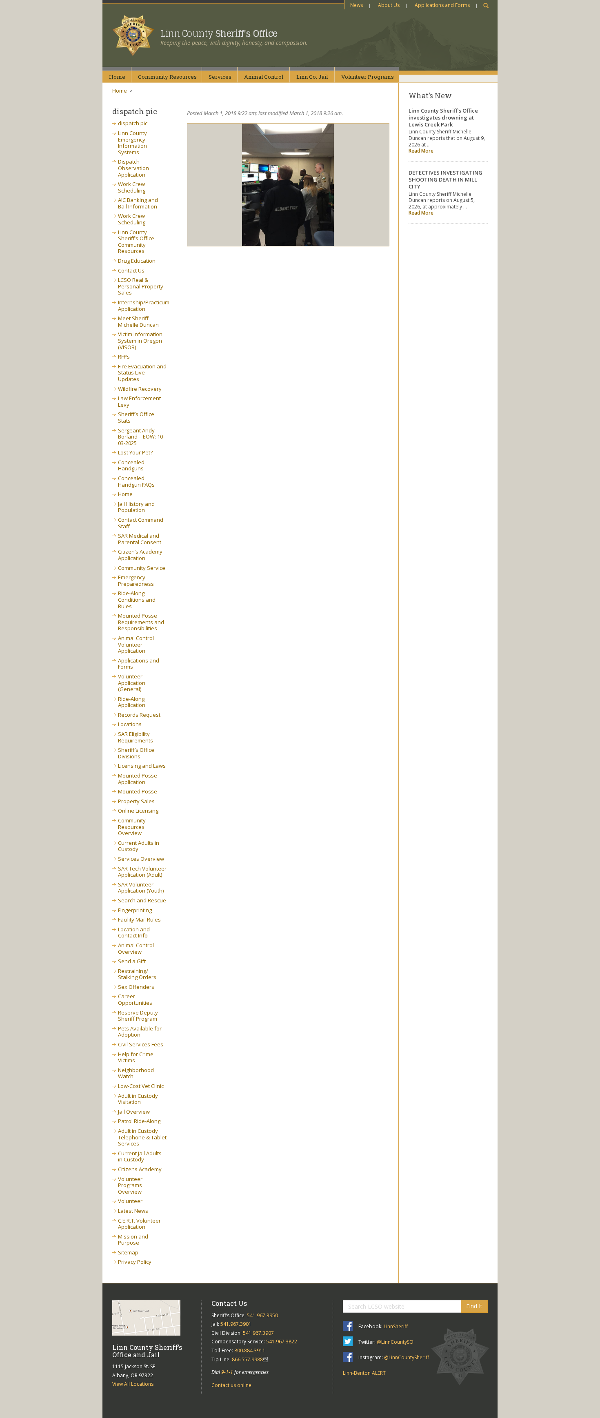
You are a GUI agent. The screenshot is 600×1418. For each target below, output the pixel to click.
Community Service (141, 568)
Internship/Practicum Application (143, 305)
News (356, 5)
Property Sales (136, 801)
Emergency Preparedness (136, 580)
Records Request (139, 714)
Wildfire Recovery (140, 388)
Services (220, 76)
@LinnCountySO (395, 1341)
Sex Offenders (136, 986)
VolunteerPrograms (367, 76)
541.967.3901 (235, 1324)
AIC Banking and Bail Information (138, 203)
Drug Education (137, 260)
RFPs (124, 356)
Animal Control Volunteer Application (136, 644)
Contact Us (131, 270)
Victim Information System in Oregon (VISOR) (140, 340)
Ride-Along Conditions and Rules (137, 599)
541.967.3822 (281, 1341)
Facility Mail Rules (139, 919)
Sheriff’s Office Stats (136, 417)
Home (117, 76)
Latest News (133, 1210)
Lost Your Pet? (135, 452)
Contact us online (231, 1385)
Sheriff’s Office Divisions (136, 753)
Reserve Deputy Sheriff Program (138, 1016)
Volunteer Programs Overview (130, 1185)
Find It (474, 1306)
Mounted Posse (137, 791)
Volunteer (130, 1201)
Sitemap (128, 1252)
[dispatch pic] (288, 184)
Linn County (219, 33)
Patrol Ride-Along (139, 1121)
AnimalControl (263, 76)
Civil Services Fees (140, 1044)
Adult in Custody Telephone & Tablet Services (142, 1137)
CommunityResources (167, 76)
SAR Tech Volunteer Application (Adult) (142, 872)
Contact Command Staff (140, 523)
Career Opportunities (135, 999)
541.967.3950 (262, 1315)
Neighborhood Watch (136, 1073)
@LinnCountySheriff (406, 1357)
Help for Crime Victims (135, 1057)
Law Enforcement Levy (139, 401)
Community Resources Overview (132, 827)
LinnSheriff (396, 1326)
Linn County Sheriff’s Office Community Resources (136, 241)
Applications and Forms (442, 5)
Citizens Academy (140, 1169)
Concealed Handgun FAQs (136, 481)
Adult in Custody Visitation (138, 1099)
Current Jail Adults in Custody (140, 1156)
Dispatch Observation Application (133, 168)
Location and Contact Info (134, 932)
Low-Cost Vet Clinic (141, 1086)
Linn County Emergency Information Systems (132, 142)
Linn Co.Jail (312, 76)
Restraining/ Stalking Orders (137, 974)
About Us (389, 5)
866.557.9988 (247, 1359)
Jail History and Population (136, 507)
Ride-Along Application (131, 702)
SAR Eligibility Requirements (135, 737)
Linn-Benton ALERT (364, 1372)
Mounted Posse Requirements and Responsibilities (141, 622)
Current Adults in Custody (138, 846)
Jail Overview (134, 1111)
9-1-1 (227, 1372)
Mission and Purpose (133, 1240)
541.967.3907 (258, 1332)
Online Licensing (138, 810)
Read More (421, 150)
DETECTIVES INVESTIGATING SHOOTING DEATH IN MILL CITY (445, 179)
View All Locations (132, 1383)
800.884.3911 (249, 1350)
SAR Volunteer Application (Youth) (141, 888)
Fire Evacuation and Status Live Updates (142, 373)
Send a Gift (132, 961)
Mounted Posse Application (137, 779)
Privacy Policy (134, 1261)
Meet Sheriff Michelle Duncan (138, 321)
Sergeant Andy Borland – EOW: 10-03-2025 (141, 437)
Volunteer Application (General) (131, 683)
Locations (130, 724)
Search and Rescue (142, 900)
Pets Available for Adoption (140, 1032)
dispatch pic (132, 123)
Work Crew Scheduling (131, 187)
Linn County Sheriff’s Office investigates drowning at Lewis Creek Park (443, 117)
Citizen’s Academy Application (140, 555)
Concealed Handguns (131, 465)
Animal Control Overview (136, 948)
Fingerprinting (135, 910)
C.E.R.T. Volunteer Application (139, 1224)
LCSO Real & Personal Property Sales (140, 286)
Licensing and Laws (142, 765)
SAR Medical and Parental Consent (139, 539)
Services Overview (141, 858)
